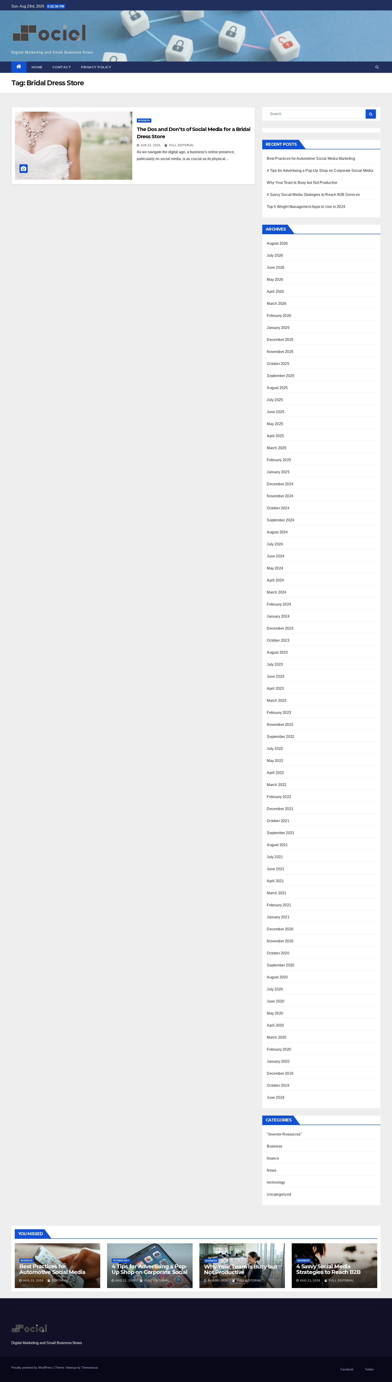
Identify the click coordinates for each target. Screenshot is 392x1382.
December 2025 (280, 340)
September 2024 (280, 520)
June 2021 (275, 869)
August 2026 (277, 243)
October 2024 (278, 508)
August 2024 (277, 532)
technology (276, 1182)
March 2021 (276, 893)
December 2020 (280, 929)
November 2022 (280, 725)
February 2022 (279, 797)
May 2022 (275, 761)
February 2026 (279, 316)
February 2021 (279, 905)
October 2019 (278, 1085)
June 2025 (275, 412)
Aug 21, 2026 (218, 1280)
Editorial (60, 1280)
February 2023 (279, 712)
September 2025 (280, 376)
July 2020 (275, 989)
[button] (377, 67)
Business (144, 120)
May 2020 (275, 1013)
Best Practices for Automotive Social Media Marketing (311, 158)
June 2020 (275, 1001)
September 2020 (280, 965)
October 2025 (278, 364)
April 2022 (275, 773)
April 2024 (275, 580)
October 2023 (278, 640)
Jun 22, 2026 (150, 145)
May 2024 (275, 568)
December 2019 (280, 1073)
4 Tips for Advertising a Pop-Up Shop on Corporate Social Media (320, 170)
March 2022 (276, 785)
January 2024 (278, 616)
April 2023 (275, 688)
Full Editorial (181, 145)
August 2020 (277, 977)
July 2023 (275, 664)
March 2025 (276, 448)
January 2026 (278, 328)
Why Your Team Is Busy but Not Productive (302, 183)
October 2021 (278, 821)
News (271, 1170)
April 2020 (275, 1025)
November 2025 (280, 352)
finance (273, 1158)
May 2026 (275, 279)
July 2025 (275, 400)
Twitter (369, 1369)
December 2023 (280, 628)
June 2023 (275, 676)
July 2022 (275, 749)
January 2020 (278, 1061)
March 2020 (276, 1037)
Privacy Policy (96, 67)
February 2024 (279, 604)
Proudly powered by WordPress (32, 1367)
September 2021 (280, 833)
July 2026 (275, 255)
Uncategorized (279, 1194)
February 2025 (279, 460)
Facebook (347, 1369)
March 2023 (276, 700)
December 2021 (280, 809)
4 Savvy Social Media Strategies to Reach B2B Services (313, 195)
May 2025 (275, 424)
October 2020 (278, 953)
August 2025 (277, 388)
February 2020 (279, 1049)
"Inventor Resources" (284, 1134)
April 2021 (275, 881)
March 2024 (276, 592)
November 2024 (280, 496)
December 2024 (280, 484)
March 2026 (276, 303)
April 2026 (275, 291)
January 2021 (278, 917)
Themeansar (89, 1367)
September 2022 (280, 737)
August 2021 (277, 845)
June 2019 (275, 1097)
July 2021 (275, 857)
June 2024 (275, 556)
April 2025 (275, 436)
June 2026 (275, 267)
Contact (61, 67)
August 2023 (277, 652)
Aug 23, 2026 (33, 1280)
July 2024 (275, 544)
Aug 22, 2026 (125, 1280)
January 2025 (278, 472)
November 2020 (280, 941)
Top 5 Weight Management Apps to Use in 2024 (306, 207)
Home (37, 67)
